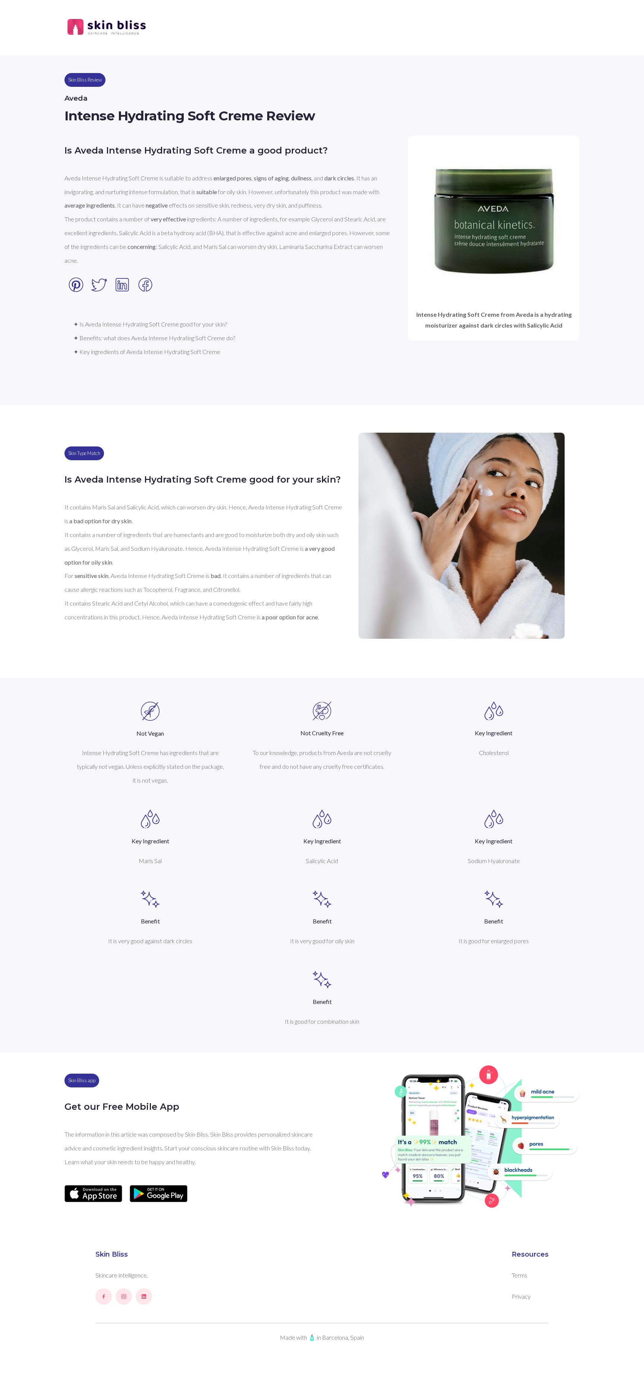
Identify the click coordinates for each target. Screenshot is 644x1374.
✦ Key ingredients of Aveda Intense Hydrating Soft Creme (146, 351)
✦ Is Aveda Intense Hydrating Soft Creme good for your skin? (150, 324)
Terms (519, 1275)
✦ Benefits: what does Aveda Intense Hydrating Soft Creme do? (154, 337)
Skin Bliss (111, 1254)
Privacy (521, 1296)
